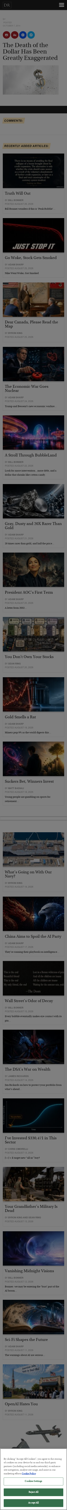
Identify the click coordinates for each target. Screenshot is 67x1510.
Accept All (33, 1503)
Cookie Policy (29, 1474)
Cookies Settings (33, 1481)
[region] (33, 1479)
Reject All (33, 1492)
